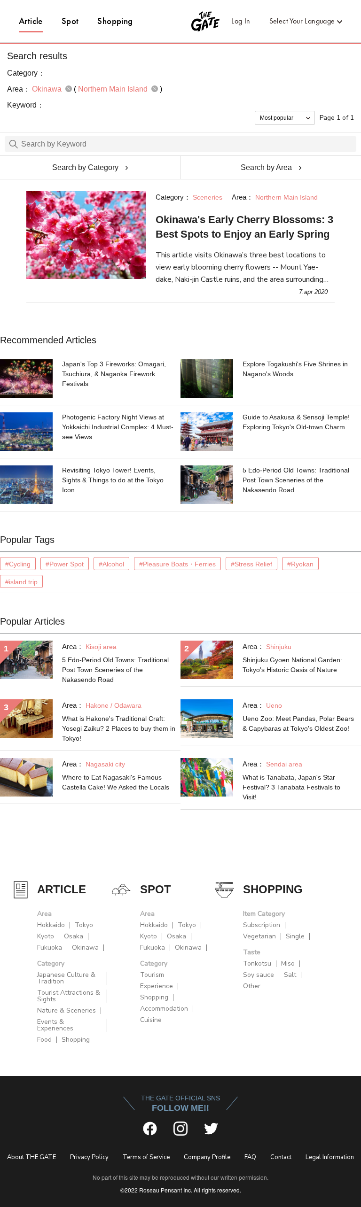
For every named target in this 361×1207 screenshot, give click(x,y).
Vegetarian (259, 936)
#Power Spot (65, 564)
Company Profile (207, 1157)
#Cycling (18, 564)
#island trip (21, 582)
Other (251, 986)
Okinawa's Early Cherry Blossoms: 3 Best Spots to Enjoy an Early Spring (244, 227)
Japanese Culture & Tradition (66, 978)
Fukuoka (49, 947)
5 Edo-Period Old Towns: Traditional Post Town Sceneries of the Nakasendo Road (296, 480)
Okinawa (85, 947)
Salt (290, 974)
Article (31, 21)
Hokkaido (51, 925)
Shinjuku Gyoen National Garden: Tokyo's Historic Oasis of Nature (292, 664)
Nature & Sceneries (66, 1010)
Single (295, 936)
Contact (280, 1157)
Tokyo (84, 925)
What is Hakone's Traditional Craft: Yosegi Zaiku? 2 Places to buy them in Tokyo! (118, 728)
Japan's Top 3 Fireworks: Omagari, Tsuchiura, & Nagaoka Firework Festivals (114, 373)
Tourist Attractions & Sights (68, 996)
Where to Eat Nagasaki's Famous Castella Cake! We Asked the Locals (115, 782)
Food (44, 1039)
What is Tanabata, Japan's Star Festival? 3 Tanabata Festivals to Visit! (291, 787)
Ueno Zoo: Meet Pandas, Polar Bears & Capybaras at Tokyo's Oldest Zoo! (298, 723)
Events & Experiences (55, 1025)
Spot (70, 21)
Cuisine (151, 1019)
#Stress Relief (251, 564)
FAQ (250, 1157)
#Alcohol (111, 564)
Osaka (73, 936)
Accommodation (164, 1008)
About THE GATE (31, 1157)
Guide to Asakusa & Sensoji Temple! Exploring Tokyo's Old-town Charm (296, 422)
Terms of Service (146, 1157)
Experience (156, 986)
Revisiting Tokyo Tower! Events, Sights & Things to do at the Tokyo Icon (113, 480)
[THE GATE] (181, 21)
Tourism (152, 974)
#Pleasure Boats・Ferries (177, 564)
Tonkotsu (257, 963)
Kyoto (45, 936)
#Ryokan (300, 564)
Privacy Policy (89, 1157)
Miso (288, 963)
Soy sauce (258, 974)
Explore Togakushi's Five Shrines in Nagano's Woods (295, 369)
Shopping (115, 21)
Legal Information (330, 1157)
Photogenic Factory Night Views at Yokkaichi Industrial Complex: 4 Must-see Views (117, 427)
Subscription (261, 925)
